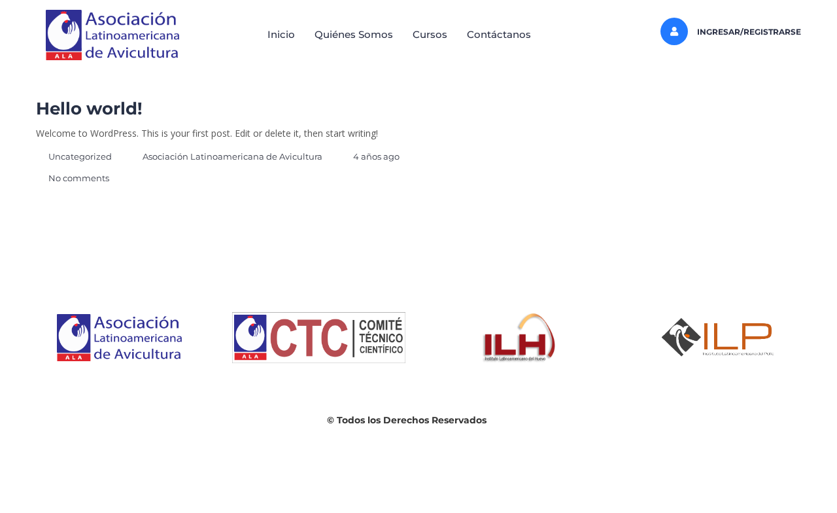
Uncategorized (80, 156)
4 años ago (376, 156)
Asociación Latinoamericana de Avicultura (232, 156)
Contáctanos (499, 34)
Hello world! (89, 108)
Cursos (430, 34)
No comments (78, 178)
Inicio (281, 34)
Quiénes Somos (354, 34)
